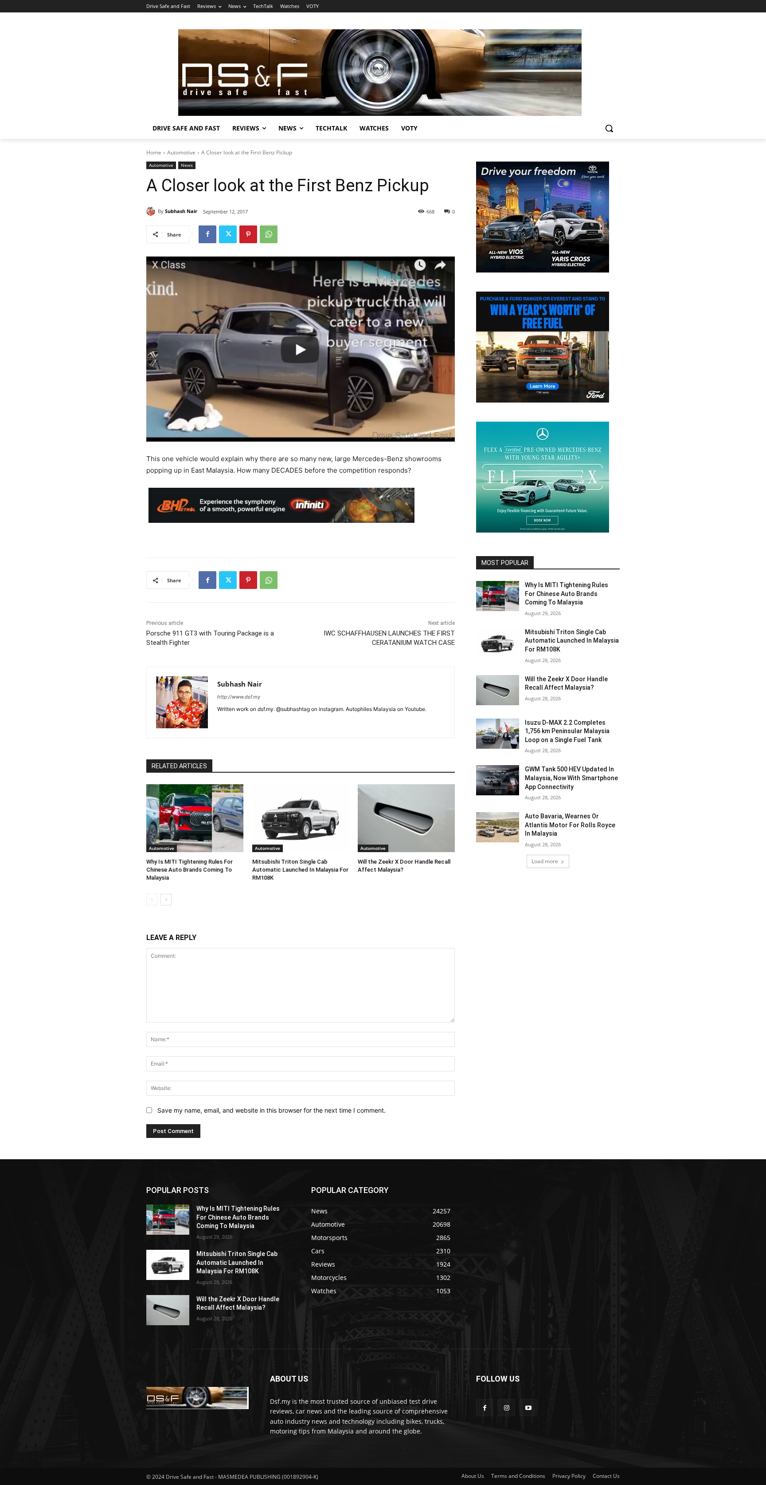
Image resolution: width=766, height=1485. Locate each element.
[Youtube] (528, 1407)
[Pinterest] (248, 234)
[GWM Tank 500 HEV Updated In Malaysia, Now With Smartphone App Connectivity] (497, 780)
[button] (609, 128)
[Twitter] (228, 234)
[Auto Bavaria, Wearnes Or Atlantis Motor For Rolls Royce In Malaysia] (497, 827)
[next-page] (166, 899)
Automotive (181, 152)
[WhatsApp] (268, 234)
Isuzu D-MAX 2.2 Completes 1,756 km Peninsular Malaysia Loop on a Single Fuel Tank (567, 731)
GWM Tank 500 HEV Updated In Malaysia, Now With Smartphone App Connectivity (571, 778)
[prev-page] (151, 899)
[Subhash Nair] (152, 211)
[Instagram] (506, 1407)
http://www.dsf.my (238, 697)
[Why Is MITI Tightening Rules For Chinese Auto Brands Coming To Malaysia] (194, 818)
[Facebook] (207, 234)
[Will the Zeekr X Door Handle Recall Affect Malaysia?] (406, 818)
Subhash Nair (181, 211)
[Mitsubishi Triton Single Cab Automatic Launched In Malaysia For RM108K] (300, 818)
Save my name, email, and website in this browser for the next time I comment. (271, 1110)
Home (153, 152)
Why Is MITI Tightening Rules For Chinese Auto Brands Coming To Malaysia (189, 869)
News (187, 165)
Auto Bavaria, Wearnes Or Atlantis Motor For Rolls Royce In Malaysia (570, 825)
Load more (545, 861)
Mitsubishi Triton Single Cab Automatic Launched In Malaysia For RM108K (300, 869)
